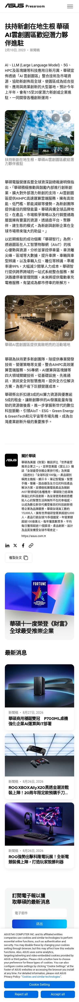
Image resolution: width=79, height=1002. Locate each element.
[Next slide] (66, 117)
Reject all (21, 994)
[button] (70, 6)
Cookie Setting (39, 984)
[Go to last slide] (55, 117)
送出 (39, 924)
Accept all (58, 994)
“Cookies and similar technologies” (41, 976)
